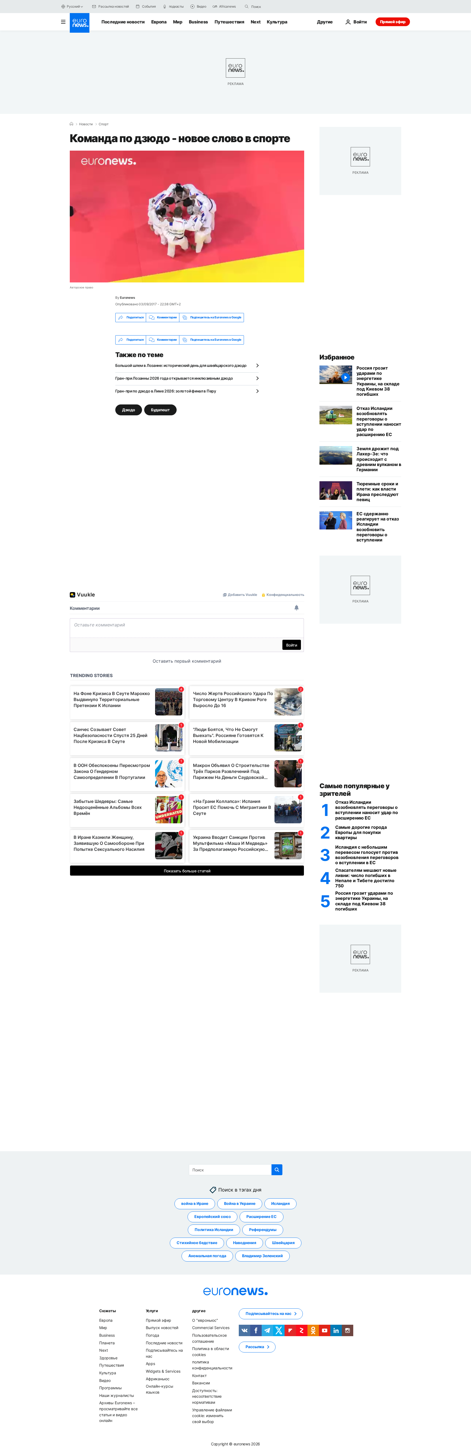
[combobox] (274, 6)
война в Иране (194, 1203)
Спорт (103, 124)
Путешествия (229, 22)
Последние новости (123, 22)
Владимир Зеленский (262, 1255)
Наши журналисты (116, 1395)
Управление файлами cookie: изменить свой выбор (212, 1416)
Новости (86, 124)
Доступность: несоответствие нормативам (207, 1396)
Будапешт (160, 409)
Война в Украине (239, 1203)
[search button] (246, 6)
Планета (107, 1343)
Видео (105, 1380)
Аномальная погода (207, 1255)
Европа (159, 22)
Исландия (280, 1203)
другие (198, 1310)
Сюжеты (107, 1310)
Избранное (337, 357)
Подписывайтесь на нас (268, 1313)
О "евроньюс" (205, 1320)
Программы (110, 1387)
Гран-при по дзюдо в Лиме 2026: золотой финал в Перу (165, 391)
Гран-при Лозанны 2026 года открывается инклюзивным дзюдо (174, 378)
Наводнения (244, 1242)
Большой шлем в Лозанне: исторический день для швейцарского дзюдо (181, 365)
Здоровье (108, 1357)
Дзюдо (128, 409)
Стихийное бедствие (197, 1242)
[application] (187, 216)
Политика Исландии (214, 1229)
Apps (150, 1363)
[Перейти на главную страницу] (79, 23)
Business (198, 22)
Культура (277, 22)
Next (256, 22)
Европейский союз (212, 1216)
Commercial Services (211, 1327)
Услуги (152, 1310)
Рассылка (255, 1346)
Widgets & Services (163, 1371)
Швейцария (283, 1242)
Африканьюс (158, 1378)
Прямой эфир (393, 21)
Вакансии (201, 1383)
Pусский (73, 6)
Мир (177, 22)
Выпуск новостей (162, 1327)
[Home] (71, 124)
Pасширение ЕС (261, 1216)
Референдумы (262, 1229)
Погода (152, 1335)
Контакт (199, 1375)
